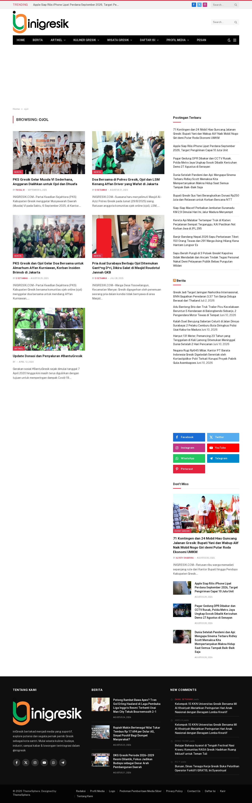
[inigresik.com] (41, 22)
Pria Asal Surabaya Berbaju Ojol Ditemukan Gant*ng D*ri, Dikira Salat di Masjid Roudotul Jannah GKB (126, 267)
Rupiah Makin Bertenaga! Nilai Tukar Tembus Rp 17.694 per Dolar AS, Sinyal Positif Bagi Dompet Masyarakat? (136, 733)
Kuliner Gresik (84, 40)
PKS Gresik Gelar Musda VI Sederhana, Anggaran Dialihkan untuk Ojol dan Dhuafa (45, 181)
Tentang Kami (85, 796)
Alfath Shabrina (185, 558)
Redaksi (81, 791)
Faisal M (20, 190)
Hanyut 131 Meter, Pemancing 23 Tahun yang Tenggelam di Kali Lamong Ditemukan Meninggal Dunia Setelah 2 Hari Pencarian (204, 340)
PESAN (201, 40)
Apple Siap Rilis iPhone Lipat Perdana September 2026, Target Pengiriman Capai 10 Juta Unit (77, 4)
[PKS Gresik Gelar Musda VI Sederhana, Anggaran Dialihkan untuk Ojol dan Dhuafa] (49, 152)
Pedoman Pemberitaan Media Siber (141, 791)
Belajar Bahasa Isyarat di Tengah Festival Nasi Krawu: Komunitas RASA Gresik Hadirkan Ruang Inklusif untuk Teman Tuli (205, 749)
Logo (112, 791)
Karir (223, 791)
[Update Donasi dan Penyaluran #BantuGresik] (49, 329)
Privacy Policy (174, 791)
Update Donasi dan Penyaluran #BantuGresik (47, 356)
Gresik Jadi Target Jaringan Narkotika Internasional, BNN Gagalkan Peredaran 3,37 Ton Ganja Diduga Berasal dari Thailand (205, 296)
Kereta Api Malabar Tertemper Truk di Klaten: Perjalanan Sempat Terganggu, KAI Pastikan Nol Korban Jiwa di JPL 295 (204, 224)
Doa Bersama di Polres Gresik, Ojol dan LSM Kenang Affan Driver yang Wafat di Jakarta (126, 181)
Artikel (56, 40)
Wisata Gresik (118, 40)
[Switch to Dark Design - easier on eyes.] (229, 40)
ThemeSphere (21, 794)
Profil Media (176, 40)
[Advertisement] (126, 76)
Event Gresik (182, 531)
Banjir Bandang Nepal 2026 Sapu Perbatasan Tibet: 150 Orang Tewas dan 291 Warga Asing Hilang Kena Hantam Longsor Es (206, 241)
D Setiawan (101, 190)
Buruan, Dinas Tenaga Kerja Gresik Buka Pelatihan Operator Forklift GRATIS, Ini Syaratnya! (207, 768)
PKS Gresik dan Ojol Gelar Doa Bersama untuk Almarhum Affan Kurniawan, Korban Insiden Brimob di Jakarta (48, 267)
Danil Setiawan (184, 699)
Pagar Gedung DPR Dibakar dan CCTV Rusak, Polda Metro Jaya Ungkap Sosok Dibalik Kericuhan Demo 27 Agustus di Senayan (205, 162)
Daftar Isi (147, 40)
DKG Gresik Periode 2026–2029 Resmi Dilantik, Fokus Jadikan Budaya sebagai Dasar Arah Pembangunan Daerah (133, 761)
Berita (38, 40)
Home (21, 40)
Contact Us (193, 791)
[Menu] (234, 40)
